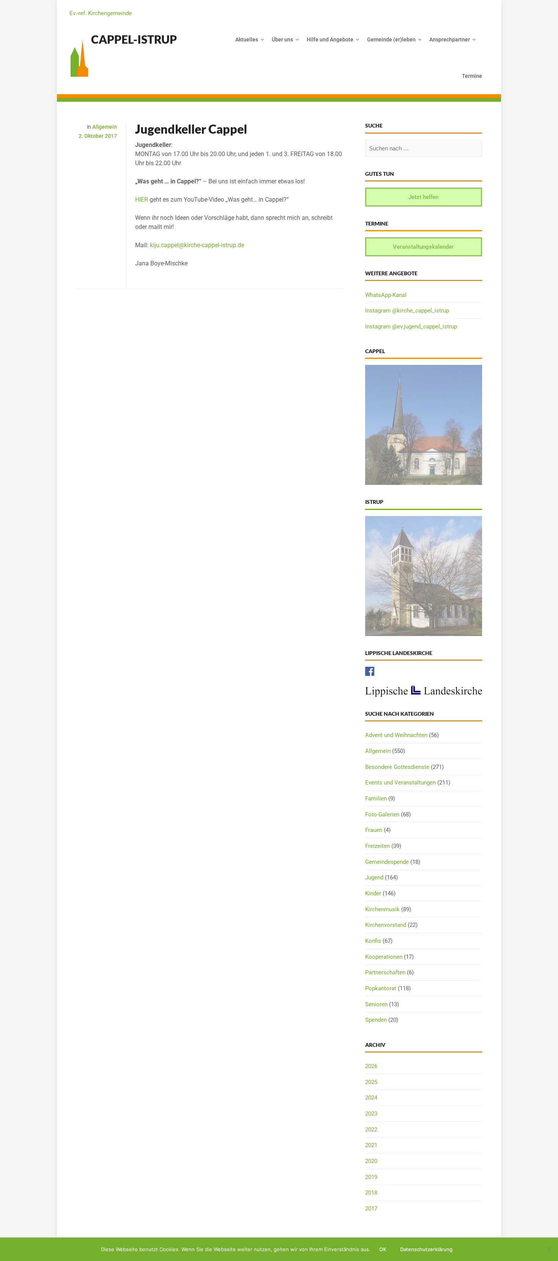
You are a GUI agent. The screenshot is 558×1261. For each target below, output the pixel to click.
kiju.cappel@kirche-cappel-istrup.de (197, 245)
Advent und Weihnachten (396, 735)
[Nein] (548, 1249)
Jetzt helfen (423, 197)
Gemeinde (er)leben (391, 39)
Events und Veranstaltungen (400, 782)
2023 (371, 1113)
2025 (371, 1082)
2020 (371, 1161)
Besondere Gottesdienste (397, 767)
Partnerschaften (385, 972)
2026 (371, 1066)
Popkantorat (380, 988)
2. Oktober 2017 (98, 136)
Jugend (374, 877)
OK (382, 1249)
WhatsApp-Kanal (386, 295)
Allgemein (104, 127)
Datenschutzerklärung (426, 1249)
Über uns (282, 39)
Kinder (373, 893)
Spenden (376, 1019)
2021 (371, 1145)
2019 (371, 1177)
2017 (371, 1208)
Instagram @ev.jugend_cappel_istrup (411, 326)
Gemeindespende (387, 862)
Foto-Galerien (382, 814)
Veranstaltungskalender (423, 246)
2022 (371, 1129)
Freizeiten (377, 846)
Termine (472, 76)
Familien (376, 798)
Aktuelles (246, 39)
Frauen (373, 830)
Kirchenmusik (382, 909)
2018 (371, 1192)
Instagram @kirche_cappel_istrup (407, 310)
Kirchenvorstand (385, 925)
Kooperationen (383, 956)
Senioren (376, 1004)
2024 (371, 1097)
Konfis (373, 940)
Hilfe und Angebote (330, 39)
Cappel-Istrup (134, 39)
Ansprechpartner (449, 39)
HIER (141, 199)
